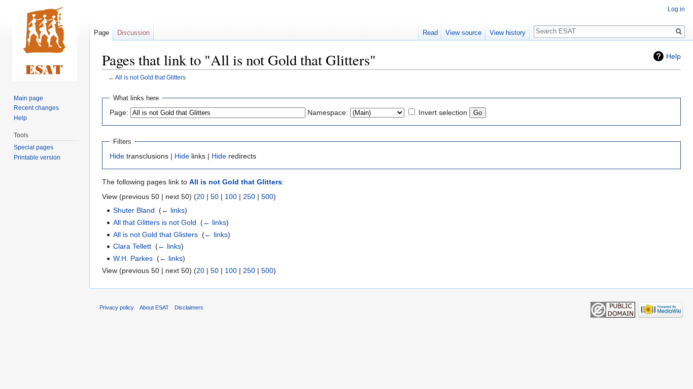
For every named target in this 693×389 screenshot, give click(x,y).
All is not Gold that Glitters (150, 77)
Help (673, 56)
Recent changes (36, 107)
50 (215, 196)
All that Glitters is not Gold (154, 222)
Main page (28, 98)
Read (430, 32)
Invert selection (443, 112)
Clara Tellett (132, 246)
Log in (676, 9)
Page (101, 32)
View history (508, 32)
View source (463, 32)
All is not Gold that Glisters (155, 234)
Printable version (37, 157)
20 (200, 196)
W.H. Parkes (133, 258)
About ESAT (154, 307)
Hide (117, 156)
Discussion (133, 32)
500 (267, 196)
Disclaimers (189, 307)
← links (173, 210)
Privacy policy (116, 307)
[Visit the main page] (44, 40)
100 (231, 196)
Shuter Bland (134, 210)
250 (249, 196)
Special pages (33, 147)
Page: (119, 112)
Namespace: (327, 112)
